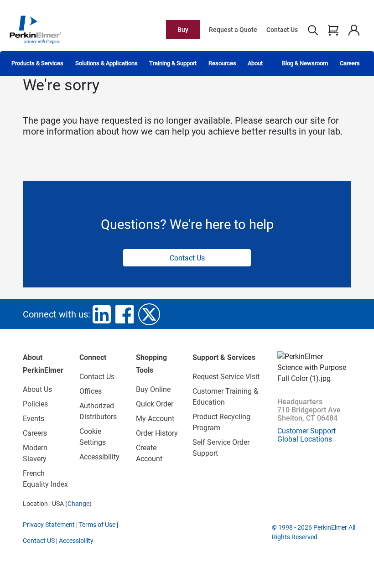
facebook (124, 314)
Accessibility (99, 457)
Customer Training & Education (225, 396)
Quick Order (154, 404)
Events (33, 418)
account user (353, 30)
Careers (350, 63)
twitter (149, 314)
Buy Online (153, 389)
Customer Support (306, 431)
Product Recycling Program (221, 422)
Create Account (149, 453)
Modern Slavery (35, 453)
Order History (157, 433)
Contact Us (282, 29)
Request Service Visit (226, 376)
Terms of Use (97, 524)
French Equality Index (45, 479)
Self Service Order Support (220, 448)
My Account (155, 418)
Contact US (39, 540)
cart (333, 30)
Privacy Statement (49, 524)
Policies (35, 404)
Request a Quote (233, 29)
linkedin (102, 314)
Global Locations (304, 439)
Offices (90, 391)
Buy (182, 29)
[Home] (35, 29)
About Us (37, 389)
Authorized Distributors (98, 411)
